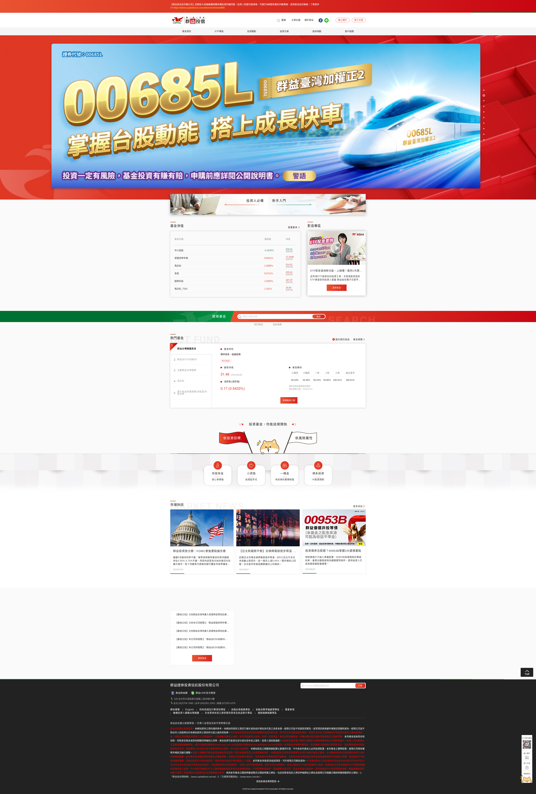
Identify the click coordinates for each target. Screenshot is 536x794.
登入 (358, 20)
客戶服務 (349, 31)
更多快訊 (358, 506)
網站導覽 (175, 710)
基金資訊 (186, 31)
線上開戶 (359, 210)
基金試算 (339, 210)
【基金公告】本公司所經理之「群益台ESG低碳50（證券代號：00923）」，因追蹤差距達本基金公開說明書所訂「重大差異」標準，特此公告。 (202, 639)
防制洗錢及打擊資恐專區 (212, 710)
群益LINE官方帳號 (206, 693)
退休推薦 (277, 325)
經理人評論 (242, 210)
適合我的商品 (342, 340)
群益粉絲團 (182, 693)
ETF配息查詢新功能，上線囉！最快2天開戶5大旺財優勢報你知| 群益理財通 (336, 271)
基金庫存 (200, 210)
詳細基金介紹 (289, 401)
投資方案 (284, 31)
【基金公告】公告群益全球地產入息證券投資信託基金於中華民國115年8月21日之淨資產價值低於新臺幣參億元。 (202, 631)
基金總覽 (179, 210)
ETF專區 (219, 31)
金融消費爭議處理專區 (267, 710)
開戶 (342, 20)
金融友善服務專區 (240, 710)
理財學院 (318, 210)
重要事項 (290, 710)
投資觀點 (251, 31)
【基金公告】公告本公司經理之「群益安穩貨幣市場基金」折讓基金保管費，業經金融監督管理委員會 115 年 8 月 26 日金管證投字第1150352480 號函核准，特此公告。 (202, 623)
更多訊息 (202, 658)
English (189, 710)
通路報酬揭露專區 (267, 713)
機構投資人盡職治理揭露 (186, 713)
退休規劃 (316, 31)
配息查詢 (220, 210)
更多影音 (336, 288)
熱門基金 (258, 325)
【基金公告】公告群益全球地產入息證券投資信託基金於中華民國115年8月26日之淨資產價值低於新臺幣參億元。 (202, 615)
